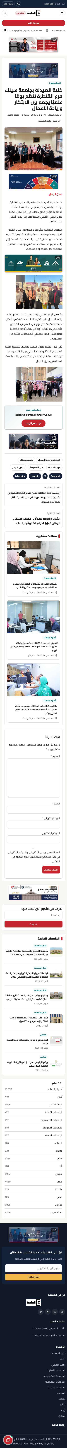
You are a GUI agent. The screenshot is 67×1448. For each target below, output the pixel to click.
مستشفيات (56, 1212)
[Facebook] (62, 1312)
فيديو (59, 1197)
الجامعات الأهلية (53, 1112)
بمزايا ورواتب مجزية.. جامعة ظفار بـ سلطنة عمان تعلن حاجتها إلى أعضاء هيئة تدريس (26, 997)
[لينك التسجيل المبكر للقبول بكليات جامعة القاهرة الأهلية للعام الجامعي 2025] (56, 974)
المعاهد (58, 1143)
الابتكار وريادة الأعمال (49, 460)
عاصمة (58, 1189)
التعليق (55, 756)
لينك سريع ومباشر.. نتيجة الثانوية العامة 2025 (27, 1042)
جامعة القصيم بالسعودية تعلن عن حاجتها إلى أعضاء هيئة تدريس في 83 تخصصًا (26, 953)
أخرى (59, 1097)
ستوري (58, 1174)
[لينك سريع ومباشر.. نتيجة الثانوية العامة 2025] (56, 1041)
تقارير (59, 1158)
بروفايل (58, 1151)
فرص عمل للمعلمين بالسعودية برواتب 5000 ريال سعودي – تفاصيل (29, 1019)
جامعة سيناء (26, 460)
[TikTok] (41, 1312)
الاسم (56, 803)
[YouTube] (55, 1312)
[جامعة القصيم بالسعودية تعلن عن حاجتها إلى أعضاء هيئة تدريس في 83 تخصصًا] (56, 952)
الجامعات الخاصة (53, 1135)
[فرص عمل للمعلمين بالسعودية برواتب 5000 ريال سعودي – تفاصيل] (56, 1019)
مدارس (43, 1034)
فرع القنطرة (54, 467)
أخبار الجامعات (55, 83)
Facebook (55, 476)
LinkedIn (35, 476)
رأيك (60, 1166)
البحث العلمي (55, 1104)
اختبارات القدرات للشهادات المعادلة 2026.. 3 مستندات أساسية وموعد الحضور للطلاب (35, 585)
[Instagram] (48, 1312)
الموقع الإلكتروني (50, 833)
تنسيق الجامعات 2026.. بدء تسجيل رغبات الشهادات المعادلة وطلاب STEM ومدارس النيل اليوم (33, 647)
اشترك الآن (33, 1277)
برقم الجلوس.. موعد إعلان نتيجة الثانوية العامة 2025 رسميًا (27, 1064)
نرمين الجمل (18, 467)
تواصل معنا (8, 4)
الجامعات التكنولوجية (51, 1120)
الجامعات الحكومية (52, 1127)
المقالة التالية (36, 518)
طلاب (59, 1181)
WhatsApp (20, 476)
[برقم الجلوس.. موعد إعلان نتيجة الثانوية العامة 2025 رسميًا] (56, 1063)
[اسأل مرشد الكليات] (8, 1440)
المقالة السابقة (33, 494)
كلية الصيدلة (36, 467)
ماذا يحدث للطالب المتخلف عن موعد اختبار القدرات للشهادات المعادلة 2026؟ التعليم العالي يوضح (36, 709)
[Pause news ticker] (5, 30)
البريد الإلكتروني (51, 818)
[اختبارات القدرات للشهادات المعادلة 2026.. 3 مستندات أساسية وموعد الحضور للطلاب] (33, 557)
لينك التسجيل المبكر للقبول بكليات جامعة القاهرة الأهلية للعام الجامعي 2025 (27, 975)
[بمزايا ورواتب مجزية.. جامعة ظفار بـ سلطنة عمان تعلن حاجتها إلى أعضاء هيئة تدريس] (56, 996)
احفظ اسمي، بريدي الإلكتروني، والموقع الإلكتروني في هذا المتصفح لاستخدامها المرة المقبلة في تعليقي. (34, 857)
